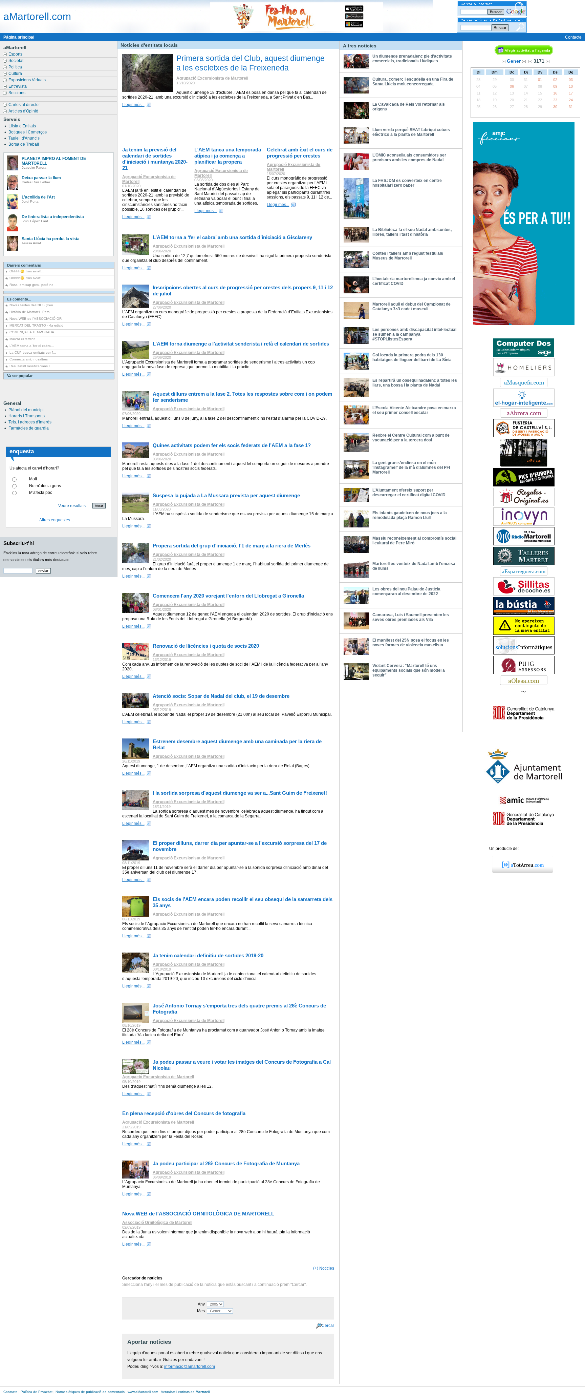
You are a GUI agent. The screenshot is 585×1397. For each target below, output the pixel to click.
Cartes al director (24, 104)
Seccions (17, 92)
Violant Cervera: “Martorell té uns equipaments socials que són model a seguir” (408, 670)
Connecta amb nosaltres (28, 359)
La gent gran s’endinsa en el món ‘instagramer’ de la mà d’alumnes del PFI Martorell (411, 467)
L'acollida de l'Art (38, 197)
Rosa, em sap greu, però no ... (33, 285)
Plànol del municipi (26, 410)
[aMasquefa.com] (523, 386)
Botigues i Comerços (28, 132)
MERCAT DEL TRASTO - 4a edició (36, 325)
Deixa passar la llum (41, 177)
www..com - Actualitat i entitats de (169, 1392)
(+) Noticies (323, 1268)
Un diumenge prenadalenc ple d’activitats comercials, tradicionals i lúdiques (412, 58)
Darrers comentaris (24, 265)
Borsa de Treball (24, 144)
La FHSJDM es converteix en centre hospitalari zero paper (407, 183)
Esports (15, 54)
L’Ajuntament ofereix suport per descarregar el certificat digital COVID (409, 492)
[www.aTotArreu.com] (520, 871)
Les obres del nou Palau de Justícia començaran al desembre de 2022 (406, 591)
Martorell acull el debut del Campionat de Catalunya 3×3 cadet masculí (411, 306)
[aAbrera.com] (523, 416)
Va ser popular (19, 376)
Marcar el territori (22, 339)
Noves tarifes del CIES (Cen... (32, 305)
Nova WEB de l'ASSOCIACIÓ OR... (37, 318)
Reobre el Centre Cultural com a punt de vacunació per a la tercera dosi (411, 437)
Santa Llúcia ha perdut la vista (51, 238)
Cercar (328, 1325)
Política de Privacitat (36, 1392)
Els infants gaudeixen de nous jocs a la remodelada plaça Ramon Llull (409, 515)
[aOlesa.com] (523, 684)
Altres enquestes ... (56, 520)
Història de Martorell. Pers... (30, 312)
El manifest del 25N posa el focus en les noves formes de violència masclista (410, 642)
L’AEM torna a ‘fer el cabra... (31, 346)
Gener (514, 61)
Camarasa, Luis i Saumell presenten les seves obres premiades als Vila (410, 617)
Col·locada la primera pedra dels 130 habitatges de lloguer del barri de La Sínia (412, 357)
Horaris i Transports (26, 416)
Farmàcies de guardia (28, 428)
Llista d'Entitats (22, 126)
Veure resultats (72, 505)
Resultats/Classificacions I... (31, 366)
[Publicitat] (524, 324)
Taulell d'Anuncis (24, 138)
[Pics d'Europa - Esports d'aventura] (524, 485)
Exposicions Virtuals (27, 80)
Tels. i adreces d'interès (29, 422)
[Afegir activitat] (524, 53)
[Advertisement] (230, 128)
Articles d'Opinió (23, 111)
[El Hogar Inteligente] (524, 405)
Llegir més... (133, 104)
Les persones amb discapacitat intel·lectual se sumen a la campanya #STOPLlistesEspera (414, 334)
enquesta (21, 451)
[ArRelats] (523, 465)
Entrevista (18, 86)
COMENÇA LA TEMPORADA (31, 332)
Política (15, 67)
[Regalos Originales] (524, 505)
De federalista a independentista (53, 216)
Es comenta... (19, 299)
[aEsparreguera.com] (523, 574)
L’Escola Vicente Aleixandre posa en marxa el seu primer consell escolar (414, 410)
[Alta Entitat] (524, 633)
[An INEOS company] (524, 524)
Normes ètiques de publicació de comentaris (90, 1392)
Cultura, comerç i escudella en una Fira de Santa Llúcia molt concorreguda (412, 81)
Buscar (500, 27)
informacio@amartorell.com (189, 1366)
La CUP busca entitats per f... (32, 352)
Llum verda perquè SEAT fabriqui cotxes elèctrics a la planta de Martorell (411, 132)
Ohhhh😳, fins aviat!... (26, 271)
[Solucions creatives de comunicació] (524, 653)
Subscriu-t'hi (18, 543)
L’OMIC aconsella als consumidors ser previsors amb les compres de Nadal (409, 157)
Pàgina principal (18, 37)
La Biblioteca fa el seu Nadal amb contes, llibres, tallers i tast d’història (412, 232)
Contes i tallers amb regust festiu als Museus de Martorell (407, 255)
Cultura (15, 73)
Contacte (573, 37)
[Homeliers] (524, 375)
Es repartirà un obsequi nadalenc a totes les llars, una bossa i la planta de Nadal (414, 383)
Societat (16, 60)
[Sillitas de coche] (524, 594)
